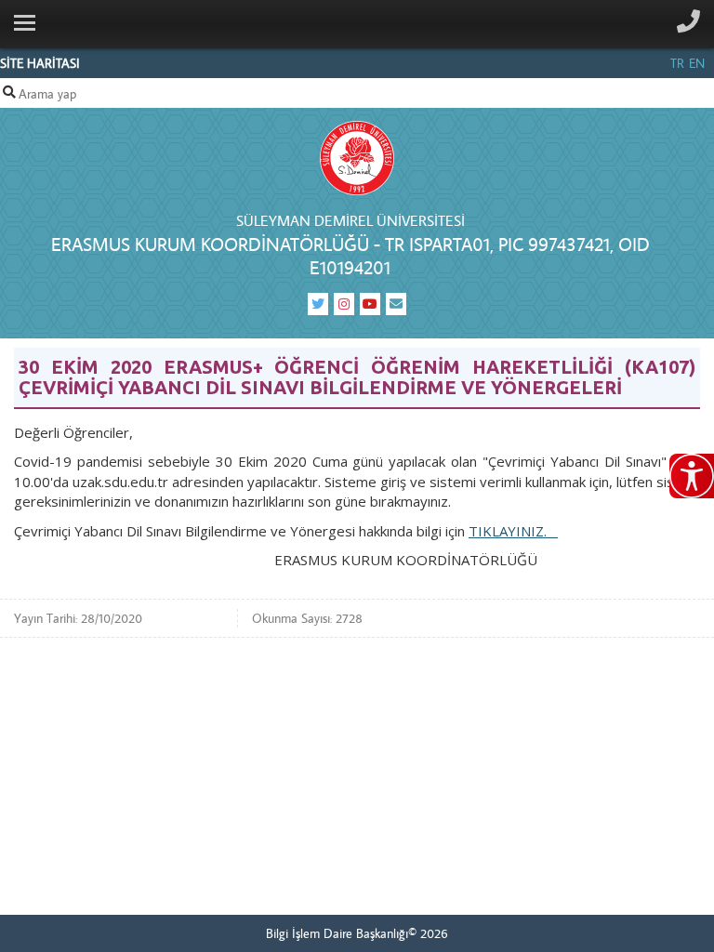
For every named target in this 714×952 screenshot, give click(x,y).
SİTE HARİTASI (40, 63)
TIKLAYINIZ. (513, 531)
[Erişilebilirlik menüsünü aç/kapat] (691, 476)
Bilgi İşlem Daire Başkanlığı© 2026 (357, 933)
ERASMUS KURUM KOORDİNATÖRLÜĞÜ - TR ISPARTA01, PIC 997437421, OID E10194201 (350, 255)
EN (697, 63)
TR (677, 63)
